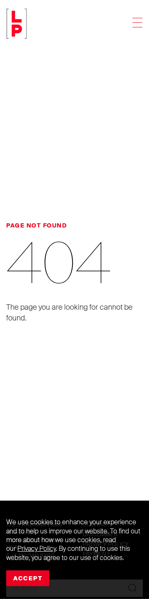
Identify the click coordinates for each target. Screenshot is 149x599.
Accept (27, 578)
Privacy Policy (36, 548)
